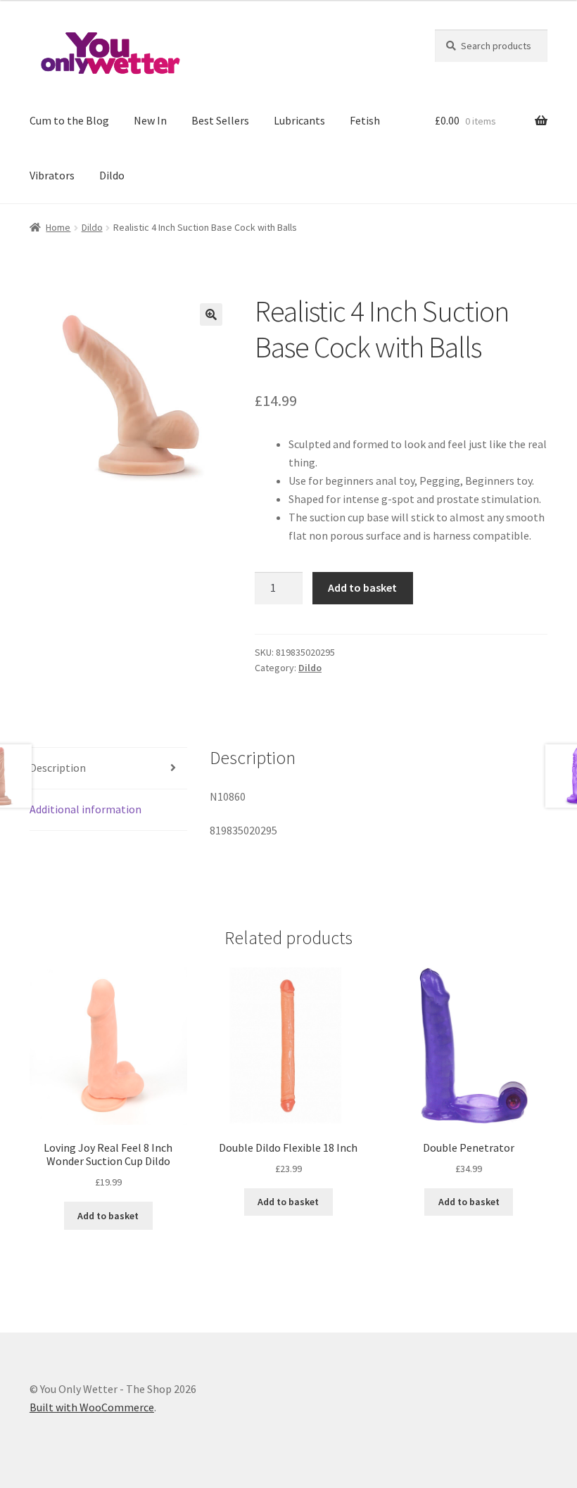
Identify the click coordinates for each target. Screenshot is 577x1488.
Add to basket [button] (108, 1215)
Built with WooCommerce (92, 1407)
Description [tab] (58, 768)
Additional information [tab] (85, 809)
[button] (211, 314)
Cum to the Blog (69, 120)
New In (150, 120)
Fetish (365, 120)
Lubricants (299, 120)
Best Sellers (220, 120)
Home (58, 227)
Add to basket (362, 587)
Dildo (112, 175)
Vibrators (52, 175)
